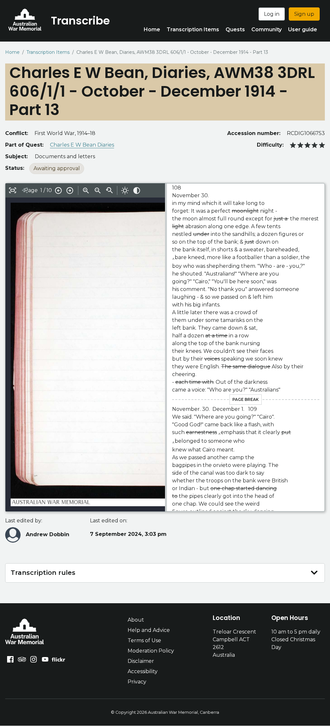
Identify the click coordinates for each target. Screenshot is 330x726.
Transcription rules (43, 572)
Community (266, 29)
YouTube (45, 659)
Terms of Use (144, 640)
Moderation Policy (151, 651)
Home (152, 29)
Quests (235, 29)
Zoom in (86, 190)
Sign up (304, 14)
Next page (70, 190)
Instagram (33, 659)
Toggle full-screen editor (12, 190)
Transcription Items (193, 29)
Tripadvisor (22, 659)
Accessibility (143, 671)
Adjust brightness (125, 190)
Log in (271, 14)
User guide (302, 29)
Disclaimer (141, 661)
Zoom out (97, 190)
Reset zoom (109, 190)
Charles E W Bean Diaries (82, 145)
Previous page (58, 190)
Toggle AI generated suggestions (25, 190)
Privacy (137, 682)
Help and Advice (149, 630)
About (136, 620)
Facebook (10, 659)
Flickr (59, 659)
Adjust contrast (136, 190)
